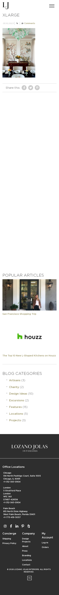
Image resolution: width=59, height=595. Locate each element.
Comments (29, 23)
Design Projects (26, 540)
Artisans (14, 380)
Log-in (45, 543)
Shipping (6, 539)
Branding (26, 555)
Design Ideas (18, 393)
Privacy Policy (9, 543)
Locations (16, 413)
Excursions (16, 400)
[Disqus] (29, 135)
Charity (14, 387)
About (25, 546)
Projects (15, 420)
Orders (45, 547)
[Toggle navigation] (52, 4)
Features (15, 407)
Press (25, 551)
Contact (26, 565)
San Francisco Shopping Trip (19, 314)
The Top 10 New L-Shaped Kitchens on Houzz (29, 356)
